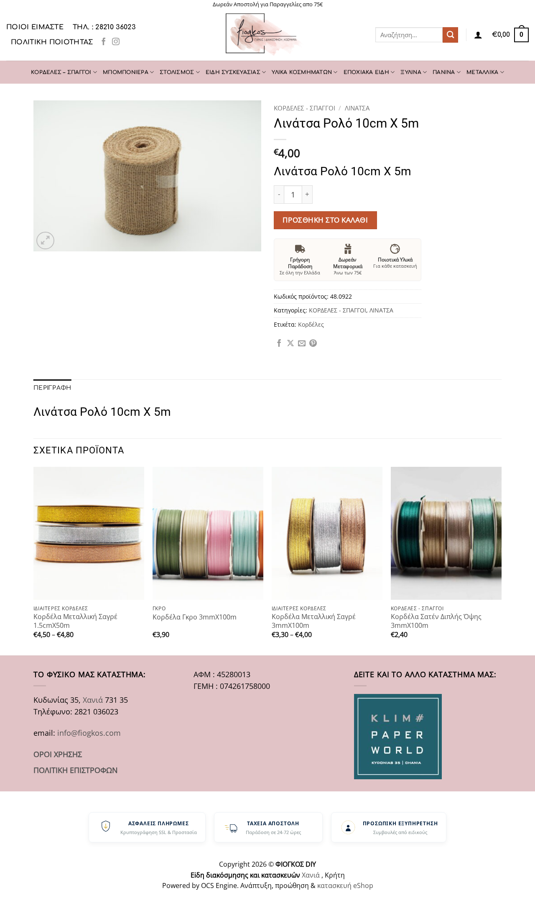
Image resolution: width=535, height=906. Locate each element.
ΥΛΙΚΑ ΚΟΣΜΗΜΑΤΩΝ (302, 72)
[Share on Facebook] (279, 344)
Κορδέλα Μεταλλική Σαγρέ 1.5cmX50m (75, 621)
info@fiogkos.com (89, 733)
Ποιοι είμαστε (35, 27)
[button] (510, 34)
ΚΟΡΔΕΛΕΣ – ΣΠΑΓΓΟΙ (61, 72)
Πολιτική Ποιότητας (52, 42)
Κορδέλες (311, 324)
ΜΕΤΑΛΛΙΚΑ (482, 72)
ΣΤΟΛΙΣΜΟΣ (177, 72)
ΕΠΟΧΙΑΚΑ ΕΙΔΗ (366, 72)
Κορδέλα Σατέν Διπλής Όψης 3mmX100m (436, 621)
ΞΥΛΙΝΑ (410, 72)
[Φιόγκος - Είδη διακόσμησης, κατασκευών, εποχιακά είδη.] (267, 35)
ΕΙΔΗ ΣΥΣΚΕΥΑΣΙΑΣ (233, 72)
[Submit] (450, 35)
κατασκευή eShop (345, 885)
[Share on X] (290, 344)
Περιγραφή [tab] (52, 388)
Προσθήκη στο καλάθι (325, 220)
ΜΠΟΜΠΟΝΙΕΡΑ (125, 72)
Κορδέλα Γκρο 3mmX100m (195, 617)
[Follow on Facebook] (103, 42)
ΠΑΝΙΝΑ (444, 72)
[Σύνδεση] (478, 35)
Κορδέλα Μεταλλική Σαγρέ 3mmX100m (314, 621)
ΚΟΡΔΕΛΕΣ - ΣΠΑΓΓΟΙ (304, 108)
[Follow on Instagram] (116, 42)
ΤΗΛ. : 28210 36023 (104, 27)
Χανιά (93, 700)
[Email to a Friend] (302, 344)
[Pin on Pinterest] (313, 344)
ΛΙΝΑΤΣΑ (357, 108)
